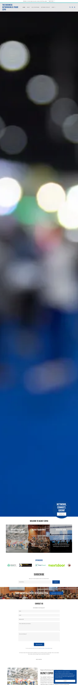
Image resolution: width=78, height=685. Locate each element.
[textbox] (34, 582)
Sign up (56, 581)
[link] (11, 10)
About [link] (28, 7)
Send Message (39, 644)
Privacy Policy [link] (42, 648)
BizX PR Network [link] (35, 7)
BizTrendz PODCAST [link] (45, 7)
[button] (53, 7)
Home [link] (24, 7)
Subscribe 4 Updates (56, 593)
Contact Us (61, 514)
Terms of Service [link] (48, 648)
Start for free (51, 1)
